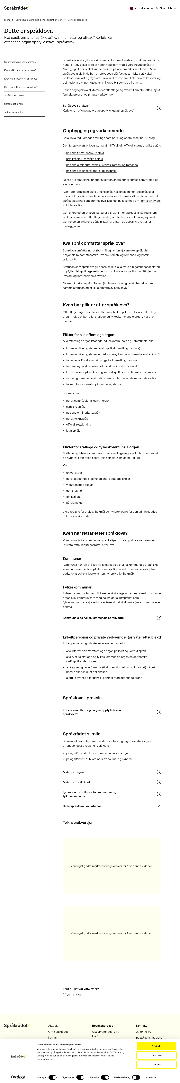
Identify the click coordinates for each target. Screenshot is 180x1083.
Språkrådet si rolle (13, 103)
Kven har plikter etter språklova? (21, 78)
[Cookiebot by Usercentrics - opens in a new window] (18, 1077)
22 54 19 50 (143, 1031)
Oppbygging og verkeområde (20, 62)
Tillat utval (156, 1055)
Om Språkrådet (58, 1031)
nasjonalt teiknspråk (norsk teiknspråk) (91, 171)
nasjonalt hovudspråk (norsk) (85, 153)
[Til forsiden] (16, 8)
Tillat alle (156, 1046)
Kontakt (53, 1037)
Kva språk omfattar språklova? (20, 70)
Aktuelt (53, 1025)
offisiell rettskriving (78, 424)
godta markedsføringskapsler (103, 866)
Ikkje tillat (156, 1064)
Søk (162, 8)
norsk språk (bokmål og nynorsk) (87, 400)
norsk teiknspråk (77, 418)
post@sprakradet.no (149, 1037)
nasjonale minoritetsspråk (83, 412)
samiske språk (75, 406)
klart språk (73, 430)
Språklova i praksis (14, 95)
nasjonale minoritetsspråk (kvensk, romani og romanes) (102, 165)
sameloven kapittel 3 (146, 354)
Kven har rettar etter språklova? (21, 87)
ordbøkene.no (143, 8)
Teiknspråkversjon (13, 112)
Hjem (7, 19)
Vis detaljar (151, 1077)
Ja (68, 994)
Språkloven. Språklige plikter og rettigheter (39, 19)
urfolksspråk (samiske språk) (84, 159)
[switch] (80, 1077)
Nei (79, 994)
